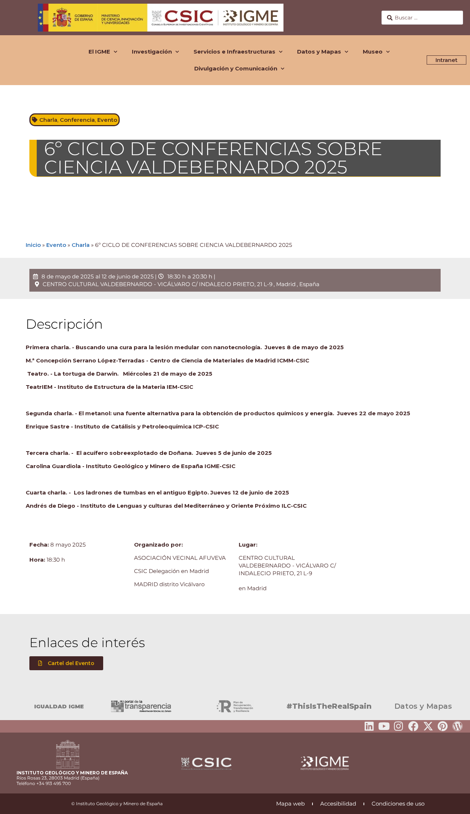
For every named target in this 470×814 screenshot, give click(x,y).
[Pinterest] (443, 726)
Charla (48, 119)
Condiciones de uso (398, 803)
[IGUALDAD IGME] (9, 706)
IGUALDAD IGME (59, 706)
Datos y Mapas (319, 51)
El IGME (99, 51)
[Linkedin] (369, 726)
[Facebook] (413, 726)
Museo (373, 51)
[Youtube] (384, 726)
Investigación (152, 51)
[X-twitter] (428, 726)
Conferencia (77, 119)
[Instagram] (399, 726)
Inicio (33, 244)
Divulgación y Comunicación (235, 68)
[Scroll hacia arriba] (452, 803)
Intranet (446, 59)
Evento (107, 119)
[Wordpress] (457, 726)
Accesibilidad (338, 803)
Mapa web (290, 803)
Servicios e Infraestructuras (234, 51)
